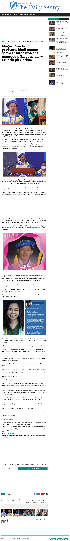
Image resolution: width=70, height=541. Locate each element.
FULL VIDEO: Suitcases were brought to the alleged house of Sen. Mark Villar (18, 518)
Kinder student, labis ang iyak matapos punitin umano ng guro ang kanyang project (41, 518)
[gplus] (55, 539)
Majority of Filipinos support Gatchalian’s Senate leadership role (61, 82)
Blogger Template (26, 538)
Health (9, 14)
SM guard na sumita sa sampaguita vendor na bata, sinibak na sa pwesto (29, 518)
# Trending (7, 494)
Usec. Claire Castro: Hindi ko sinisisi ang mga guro (61, 28)
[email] (62, 539)
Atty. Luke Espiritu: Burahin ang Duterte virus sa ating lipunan (62, 70)
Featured (63, 19)
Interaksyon (10, 433)
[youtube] (65, 539)
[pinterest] (67, 539)
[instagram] (58, 539)
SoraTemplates (10, 538)
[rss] (60, 539)
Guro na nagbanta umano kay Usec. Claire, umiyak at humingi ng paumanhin (62, 23)
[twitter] (53, 539)
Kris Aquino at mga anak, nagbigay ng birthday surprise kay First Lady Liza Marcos (61, 76)
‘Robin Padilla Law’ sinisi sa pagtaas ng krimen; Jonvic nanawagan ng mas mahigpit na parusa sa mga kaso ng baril (58, 41)
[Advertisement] (24, 29)
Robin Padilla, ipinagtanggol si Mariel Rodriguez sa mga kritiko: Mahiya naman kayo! (61, 63)
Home (4, 14)
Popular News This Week (53, 19)
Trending (32, 14)
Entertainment (23, 14)
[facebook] (50, 539)
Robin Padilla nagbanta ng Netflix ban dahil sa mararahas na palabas (61, 34)
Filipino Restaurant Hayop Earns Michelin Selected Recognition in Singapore (62, 57)
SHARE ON (32, 468)
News (15, 14)
